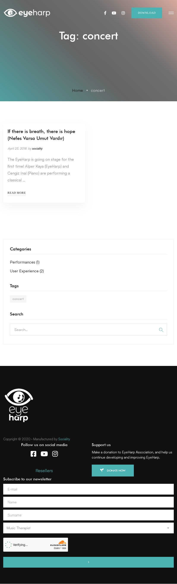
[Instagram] (123, 12)
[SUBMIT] (88, 562)
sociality (37, 148)
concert (18, 299)
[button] (113, 470)
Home (77, 90)
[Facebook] (105, 12)
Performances (25, 262)
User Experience (27, 271)
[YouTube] (114, 12)
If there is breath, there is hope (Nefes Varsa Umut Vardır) (41, 134)
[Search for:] (88, 329)
